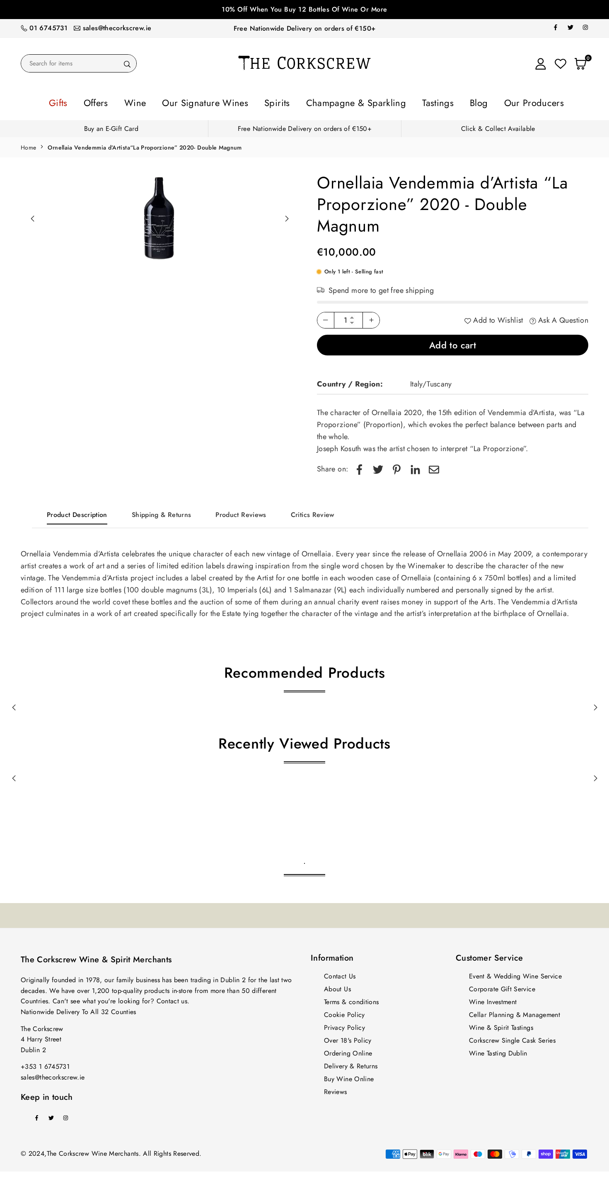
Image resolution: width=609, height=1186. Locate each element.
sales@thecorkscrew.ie (117, 28)
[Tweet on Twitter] (378, 467)
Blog (441, 101)
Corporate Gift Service (502, 986)
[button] (286, 216)
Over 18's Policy (348, 1038)
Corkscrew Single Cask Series (512, 1038)
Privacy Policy (344, 1025)
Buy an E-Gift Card (111, 126)
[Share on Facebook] (359, 467)
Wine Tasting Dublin (498, 1051)
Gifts (112, 101)
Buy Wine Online (349, 1076)
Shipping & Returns (161, 512)
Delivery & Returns (350, 1063)
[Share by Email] (434, 467)
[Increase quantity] (371, 318)
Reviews (335, 1089)
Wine (172, 101)
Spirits (283, 101)
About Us (337, 986)
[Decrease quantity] (325, 318)
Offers (142, 101)
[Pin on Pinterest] (396, 467)
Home (28, 145)
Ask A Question (562, 317)
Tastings (409, 101)
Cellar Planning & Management (514, 1012)
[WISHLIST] (560, 63)
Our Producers (485, 101)
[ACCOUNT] (541, 63)
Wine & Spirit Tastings (501, 1025)
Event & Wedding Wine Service (515, 973)
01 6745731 (48, 28)
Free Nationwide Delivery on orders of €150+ (304, 28)
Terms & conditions (351, 999)
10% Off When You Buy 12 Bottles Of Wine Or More (304, 9)
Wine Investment (493, 999)
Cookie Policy (344, 1012)
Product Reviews (240, 512)
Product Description (77, 512)
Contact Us (340, 973)
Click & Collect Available (498, 126)
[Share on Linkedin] (415, 467)
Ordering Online (348, 1051)
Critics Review (312, 512)
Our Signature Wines (227, 101)
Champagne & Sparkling (346, 101)
